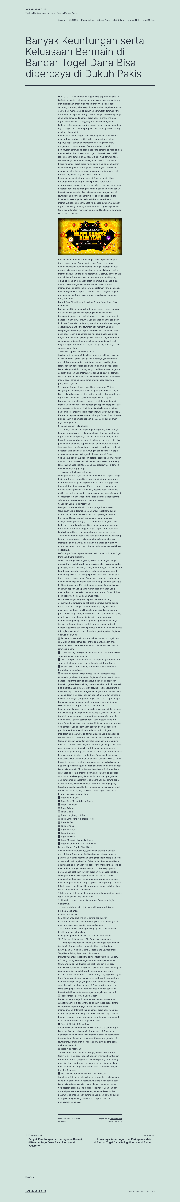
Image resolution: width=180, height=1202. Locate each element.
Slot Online (118, 20)
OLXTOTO (73, 20)
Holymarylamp (35, 9)
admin (63, 1121)
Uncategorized (116, 1118)
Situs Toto (29, 1177)
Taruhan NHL (133, 20)
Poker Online (87, 20)
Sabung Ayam (103, 20)
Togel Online (148, 20)
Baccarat (62, 20)
